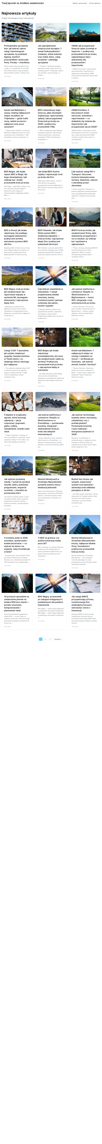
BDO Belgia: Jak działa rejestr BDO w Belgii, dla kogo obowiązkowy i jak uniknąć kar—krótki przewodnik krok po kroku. (17, 177)
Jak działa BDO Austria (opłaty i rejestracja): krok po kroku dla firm (50, 174)
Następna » (58, 639)
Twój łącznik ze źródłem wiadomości (23, 3)
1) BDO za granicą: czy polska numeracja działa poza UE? (49, 541)
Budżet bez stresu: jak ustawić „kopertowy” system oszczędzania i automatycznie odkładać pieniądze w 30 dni (83, 484)
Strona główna (94, 3)
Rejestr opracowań (80, 3)
